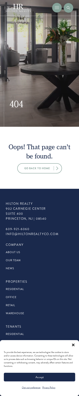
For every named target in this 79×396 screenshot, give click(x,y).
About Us (13, 252)
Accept (39, 377)
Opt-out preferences (31, 387)
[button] (73, 345)
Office (11, 297)
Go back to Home (37, 168)
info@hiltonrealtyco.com (32, 234)
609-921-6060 (18, 229)
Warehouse (15, 313)
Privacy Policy (48, 387)
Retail (10, 305)
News (10, 268)
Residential (15, 289)
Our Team (13, 260)
